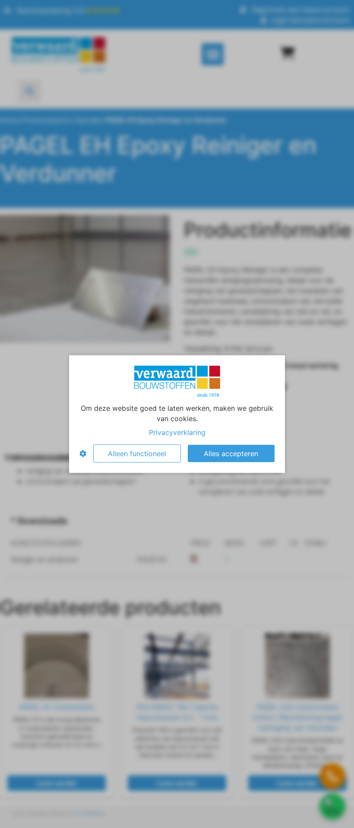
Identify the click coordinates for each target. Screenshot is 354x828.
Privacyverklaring (177, 432)
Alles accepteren (231, 453)
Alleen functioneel (137, 453)
